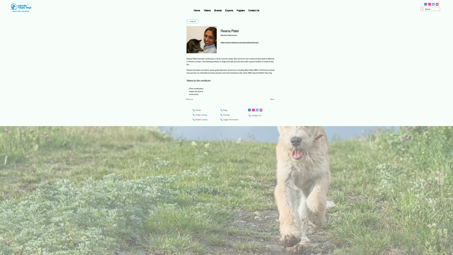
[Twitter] (433, 4)
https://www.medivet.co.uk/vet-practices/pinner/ (239, 42)
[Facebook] (425, 4)
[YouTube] (437, 4)
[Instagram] (429, 4)
